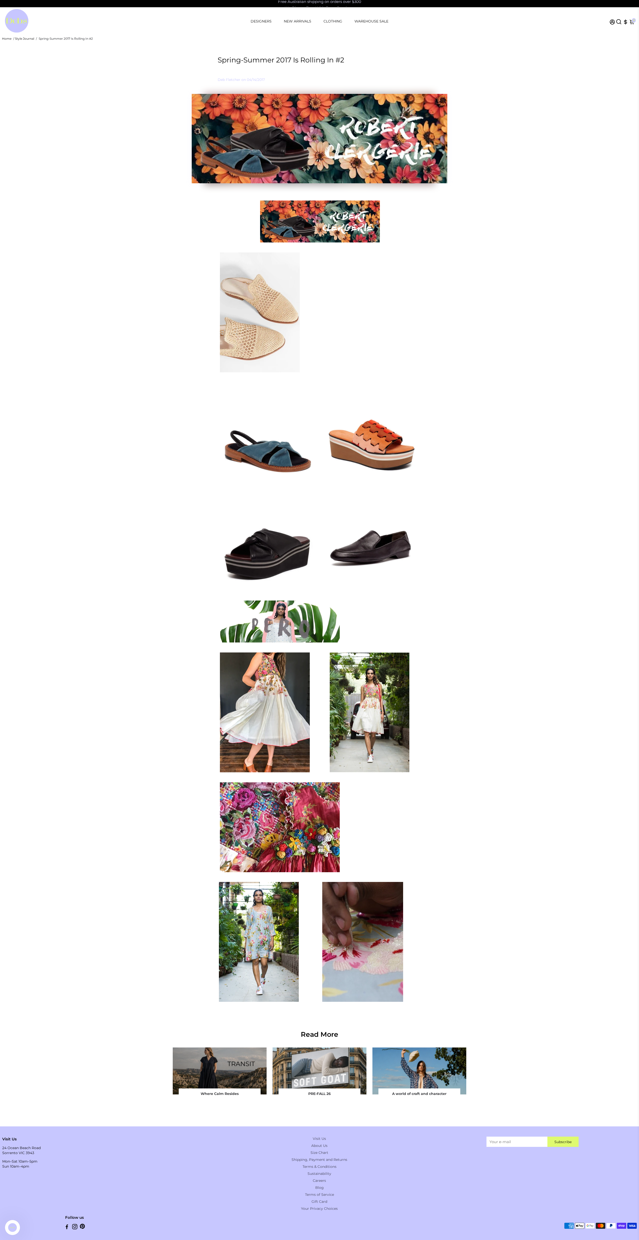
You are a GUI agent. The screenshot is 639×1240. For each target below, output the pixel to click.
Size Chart (319, 1153)
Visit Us (319, 1139)
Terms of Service (319, 1195)
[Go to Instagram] (75, 1227)
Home (6, 38)
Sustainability (319, 1174)
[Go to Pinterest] (82, 1227)
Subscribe (563, 1142)
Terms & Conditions (319, 1167)
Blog (319, 1188)
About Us (319, 1146)
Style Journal (24, 38)
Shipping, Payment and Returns (319, 1160)
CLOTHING (332, 21)
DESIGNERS (261, 21)
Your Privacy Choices (319, 1209)
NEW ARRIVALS (297, 21)
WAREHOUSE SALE (371, 21)
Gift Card (319, 1202)
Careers (319, 1181)
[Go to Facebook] (67, 1227)
